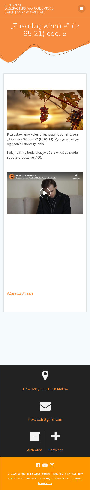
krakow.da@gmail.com (45, 419)
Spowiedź (56, 450)
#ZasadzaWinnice (20, 293)
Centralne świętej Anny (29, 8)
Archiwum (34, 450)
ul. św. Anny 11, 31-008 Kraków (45, 389)
